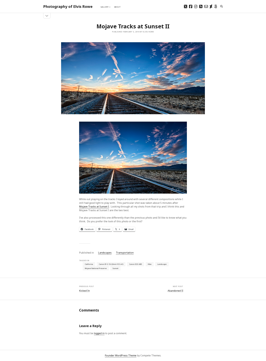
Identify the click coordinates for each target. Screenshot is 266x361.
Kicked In (84, 290)
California (89, 264)
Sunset (115, 268)
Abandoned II (175, 290)
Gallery (105, 7)
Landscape (162, 264)
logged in (99, 333)
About (117, 7)
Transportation (125, 252)
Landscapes (105, 252)
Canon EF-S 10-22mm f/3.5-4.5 (111, 264)
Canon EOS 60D (135, 264)
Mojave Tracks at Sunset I (94, 206)
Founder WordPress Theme (120, 355)
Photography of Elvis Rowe (68, 6)
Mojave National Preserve (96, 268)
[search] (221, 6)
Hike (149, 264)
